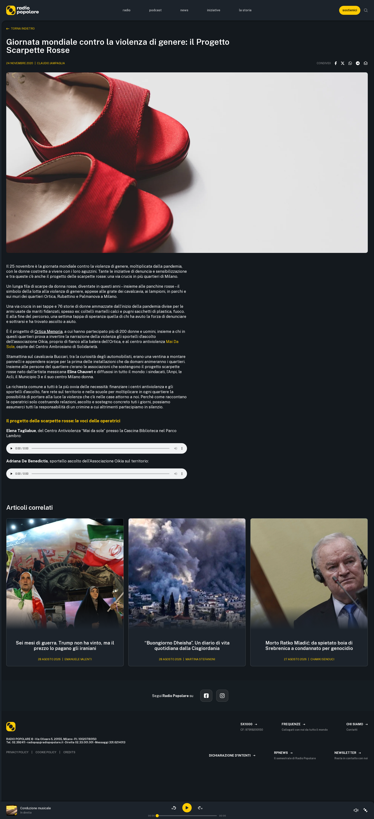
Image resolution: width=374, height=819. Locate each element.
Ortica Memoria (48, 331)
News (184, 10)
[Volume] (356, 810)
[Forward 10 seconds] (200, 807)
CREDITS (69, 752)
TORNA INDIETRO (23, 28)
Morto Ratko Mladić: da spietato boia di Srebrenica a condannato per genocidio (309, 645)
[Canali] (365, 810)
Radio (127, 10)
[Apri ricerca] (366, 10)
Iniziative (213, 10)
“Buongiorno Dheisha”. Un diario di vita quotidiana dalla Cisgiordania (187, 645)
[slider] (157, 815)
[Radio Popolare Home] (22, 10)
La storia (245, 10)
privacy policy (17, 752)
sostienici (349, 10)
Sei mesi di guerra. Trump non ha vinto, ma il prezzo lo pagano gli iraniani (65, 645)
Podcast (155, 10)
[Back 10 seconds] (173, 807)
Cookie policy (45, 752)
